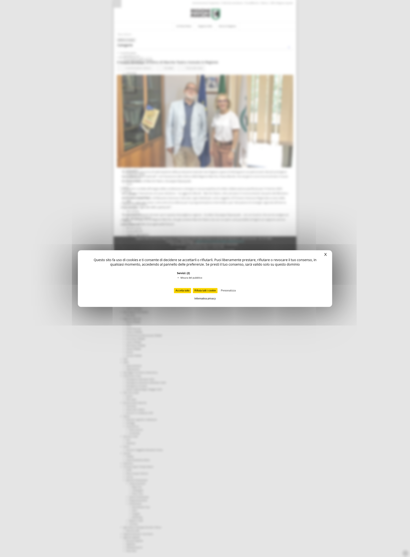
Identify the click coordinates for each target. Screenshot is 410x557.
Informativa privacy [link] (205, 298)
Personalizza (228, 290)
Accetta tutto (182, 290)
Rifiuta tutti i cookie (205, 290)
